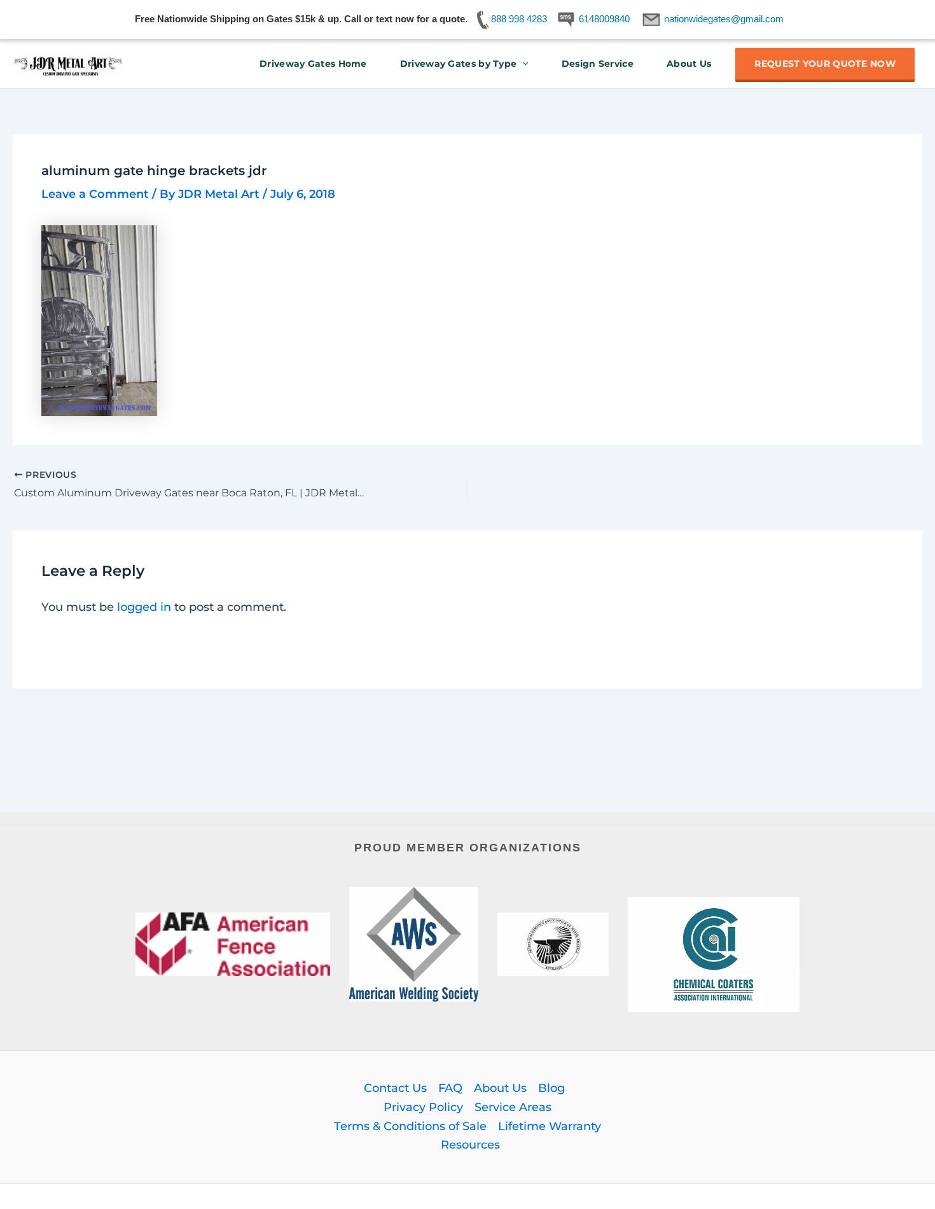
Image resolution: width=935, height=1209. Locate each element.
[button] (522, 64)
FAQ (450, 1088)
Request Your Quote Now (825, 63)
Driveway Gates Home (313, 63)
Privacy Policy (423, 1107)
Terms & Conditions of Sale (410, 1126)
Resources (470, 1145)
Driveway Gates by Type (458, 63)
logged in (144, 607)
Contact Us (395, 1088)
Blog (551, 1088)
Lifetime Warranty (549, 1126)
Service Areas (512, 1107)
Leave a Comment (95, 194)
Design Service (598, 63)
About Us (689, 63)
